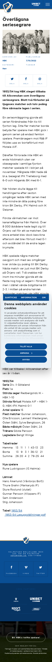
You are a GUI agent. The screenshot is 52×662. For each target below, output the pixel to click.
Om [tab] (44, 297)
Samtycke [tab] (11, 297)
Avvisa (26, 359)
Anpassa (24, 353)
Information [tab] (29, 297)
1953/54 (16, 510)
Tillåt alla (26, 346)
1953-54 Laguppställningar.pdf (25, 514)
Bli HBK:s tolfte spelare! (26, 637)
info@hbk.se (18, 555)
